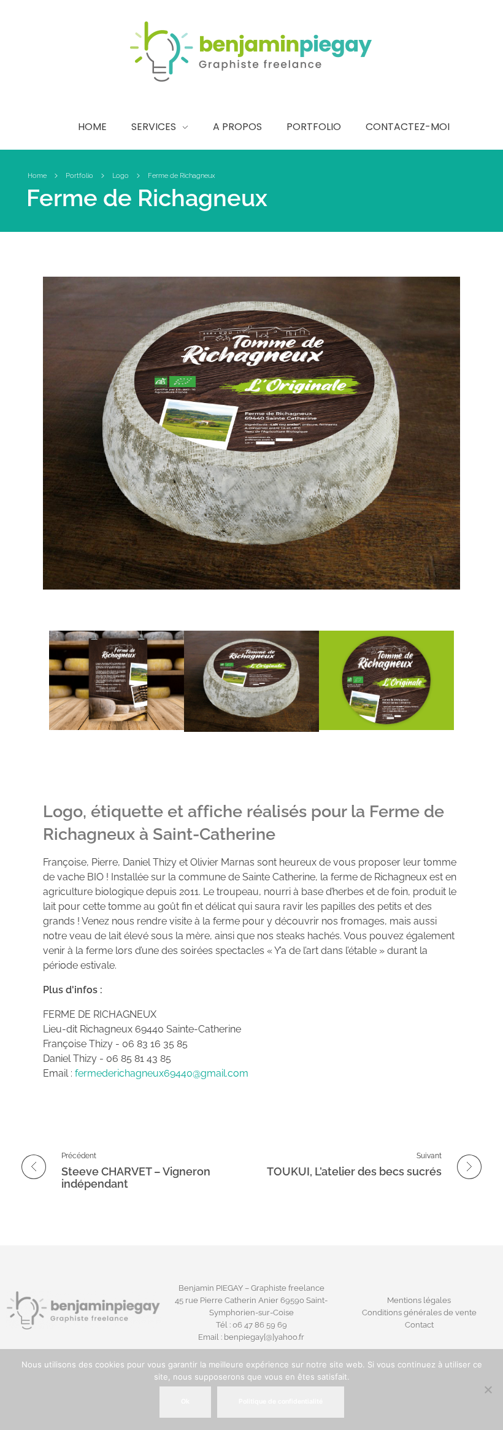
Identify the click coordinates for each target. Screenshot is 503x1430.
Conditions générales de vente (419, 1312)
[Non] (488, 1389)
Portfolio (79, 176)
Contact (419, 1324)
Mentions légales (419, 1300)
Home (37, 176)
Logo (120, 176)
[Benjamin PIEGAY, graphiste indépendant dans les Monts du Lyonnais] (251, 51)
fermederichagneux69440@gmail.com (161, 1073)
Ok (185, 1401)
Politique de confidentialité (281, 1401)
